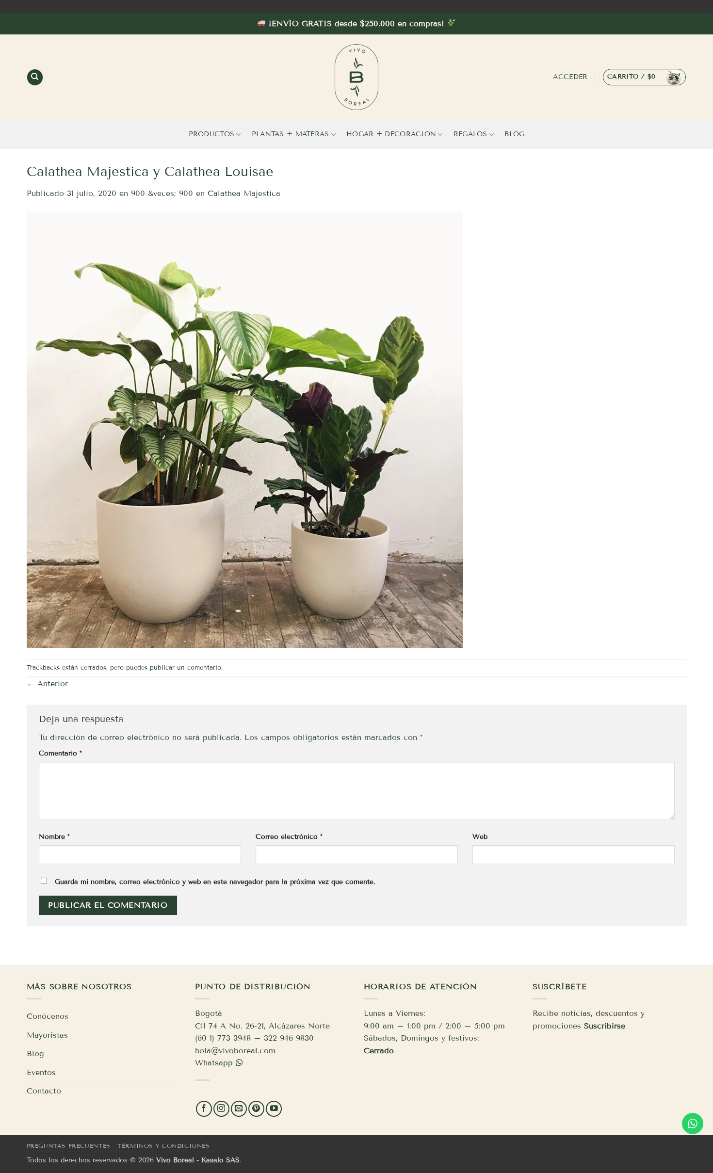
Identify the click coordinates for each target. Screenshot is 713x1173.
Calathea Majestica (244, 193)
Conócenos (47, 1016)
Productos (212, 134)
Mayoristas (47, 1035)
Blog (514, 134)
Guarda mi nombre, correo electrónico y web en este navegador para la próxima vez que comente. (215, 882)
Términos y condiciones (163, 1145)
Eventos (41, 1072)
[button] (644, 77)
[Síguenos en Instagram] (221, 1109)
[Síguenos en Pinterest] (256, 1109)
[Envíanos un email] (239, 1109)
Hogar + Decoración (391, 134)
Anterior (47, 683)
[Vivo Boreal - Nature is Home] (356, 77)
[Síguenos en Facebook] (204, 1109)
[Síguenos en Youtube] (274, 1109)
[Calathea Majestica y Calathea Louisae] (245, 429)
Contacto (44, 1090)
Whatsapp (214, 1062)
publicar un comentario (185, 668)
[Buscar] (35, 77)
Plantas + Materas (290, 134)
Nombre (54, 837)
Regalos (470, 134)
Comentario (60, 753)
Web (479, 837)
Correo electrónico (289, 837)
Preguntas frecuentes (69, 1145)
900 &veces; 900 (162, 193)
